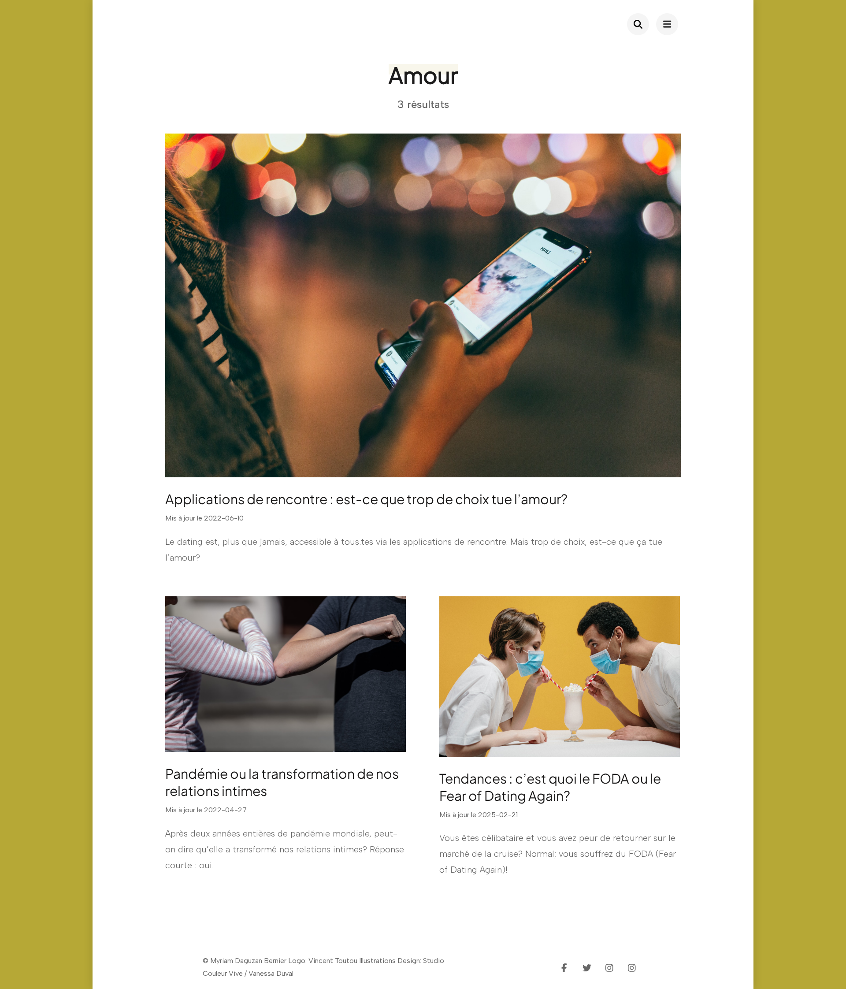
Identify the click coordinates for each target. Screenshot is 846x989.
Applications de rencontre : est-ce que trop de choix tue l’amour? (366, 499)
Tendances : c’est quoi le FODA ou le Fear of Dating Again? (550, 787)
